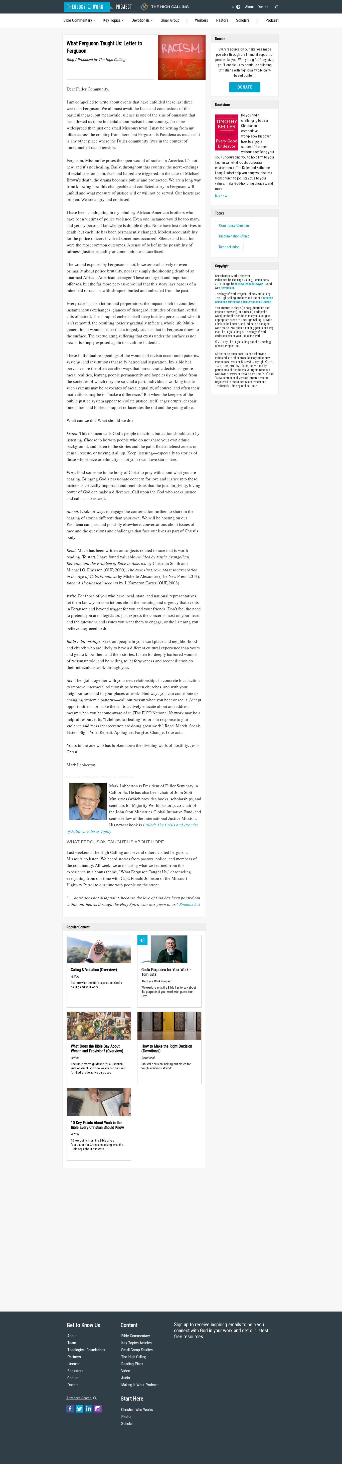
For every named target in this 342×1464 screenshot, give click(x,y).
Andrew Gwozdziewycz (249, 284)
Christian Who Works (137, 1409)
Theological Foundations (86, 1350)
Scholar (127, 1423)
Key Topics (112, 20)
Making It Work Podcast (140, 1385)
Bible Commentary (77, 20)
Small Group (170, 20)
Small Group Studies (137, 1350)
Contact (73, 1378)
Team (71, 1343)
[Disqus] (134, 1235)
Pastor (126, 1416)
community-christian (234, 225)
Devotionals (140, 20)
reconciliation (229, 247)
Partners (74, 1357)
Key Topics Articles (136, 1343)
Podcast (272, 20)
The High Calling (133, 1357)
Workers (201, 20)
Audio (125, 1378)
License (73, 1364)
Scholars (243, 20)
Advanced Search (79, 1398)
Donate (263, 7)
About (249, 7)
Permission (228, 288)
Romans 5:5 (189, 904)
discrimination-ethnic (234, 236)
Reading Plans (132, 1364)
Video (125, 1371)
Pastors (222, 20)
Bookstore (75, 1371)
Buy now (221, 196)
